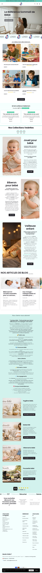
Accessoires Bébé (25, 521)
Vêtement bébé (25, 535)
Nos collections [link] (8, 20)
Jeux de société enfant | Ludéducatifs (29, 64)
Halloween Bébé (25, 529)
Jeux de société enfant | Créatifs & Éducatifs (29, 91)
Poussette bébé (26, 533)
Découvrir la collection (29, 414)
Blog (33, 547)
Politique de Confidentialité (35, 526)
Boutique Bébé (25, 518)
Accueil (24, 516)
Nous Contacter (26, 537)
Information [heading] (36, 514)
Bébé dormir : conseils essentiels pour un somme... (10, 293)
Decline (36, 570)
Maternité (24, 531)
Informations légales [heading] (6, 514)
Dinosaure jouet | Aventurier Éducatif (11, 64)
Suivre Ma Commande (35, 537)
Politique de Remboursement (36, 529)
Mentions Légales (34, 518)
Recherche (25, 542)
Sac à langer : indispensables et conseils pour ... (29, 293)
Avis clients (35, 549)
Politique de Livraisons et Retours (35, 522)
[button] (2, 4)
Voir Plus (10, 119)
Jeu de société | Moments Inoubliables (11, 90)
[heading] (21, 554)
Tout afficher (21, 99)
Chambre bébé (25, 526)
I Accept (31, 570)
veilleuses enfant (27, 254)
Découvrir (30, 171)
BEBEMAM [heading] (25, 514)
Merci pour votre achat (35, 540)
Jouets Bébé (25, 523)
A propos (24, 539)
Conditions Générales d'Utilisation (35, 533)
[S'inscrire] (39, 499)
